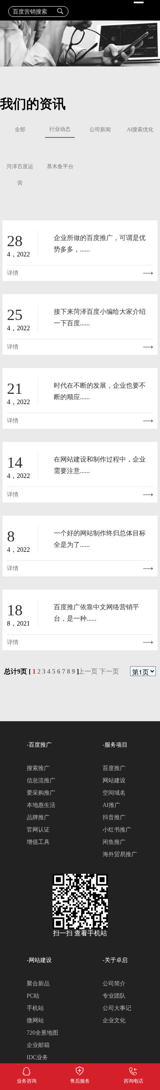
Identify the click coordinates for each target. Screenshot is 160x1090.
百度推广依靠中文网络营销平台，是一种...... (96, 612)
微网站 (35, 1020)
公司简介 (114, 983)
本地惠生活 (41, 805)
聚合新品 (38, 983)
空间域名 (114, 793)
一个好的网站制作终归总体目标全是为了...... (100, 539)
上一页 (88, 671)
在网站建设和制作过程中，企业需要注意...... (100, 465)
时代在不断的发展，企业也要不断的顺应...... (100, 391)
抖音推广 (114, 817)
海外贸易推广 (120, 854)
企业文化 (114, 1020)
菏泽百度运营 (20, 175)
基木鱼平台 (60, 166)
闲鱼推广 (114, 842)
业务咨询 (26, 1069)
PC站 (33, 996)
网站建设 (114, 780)
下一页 (109, 671)
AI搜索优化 (140, 130)
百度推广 (114, 768)
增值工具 (38, 842)
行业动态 (60, 129)
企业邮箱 (38, 1045)
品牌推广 (38, 817)
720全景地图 (42, 1033)
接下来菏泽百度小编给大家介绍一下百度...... (100, 317)
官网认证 (38, 830)
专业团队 (114, 996)
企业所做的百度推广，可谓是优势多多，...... (100, 243)
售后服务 (80, 1069)
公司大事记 (117, 1008)
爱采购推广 (41, 793)
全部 (20, 130)
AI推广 (111, 805)
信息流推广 (41, 780)
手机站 (35, 1008)
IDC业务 (37, 1057)
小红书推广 (117, 830)
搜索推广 (38, 768)
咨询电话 (133, 1069)
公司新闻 (100, 130)
